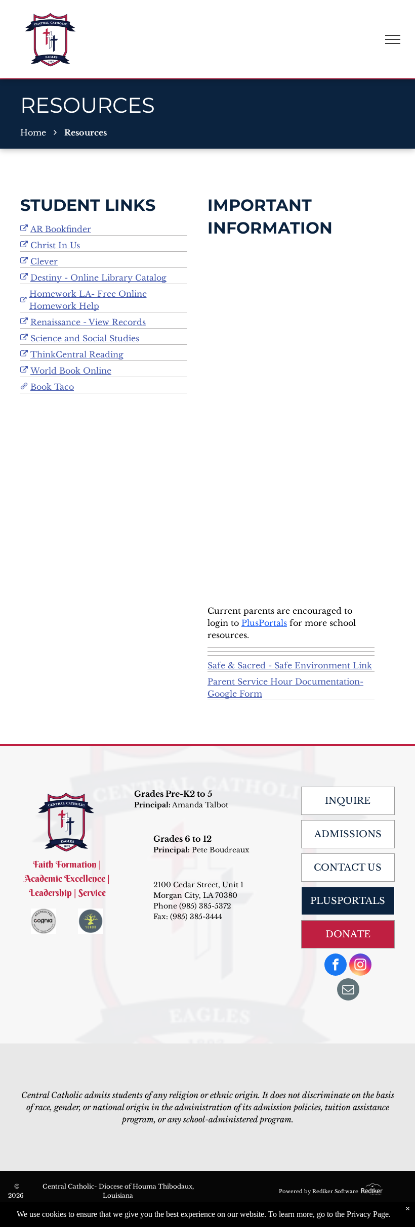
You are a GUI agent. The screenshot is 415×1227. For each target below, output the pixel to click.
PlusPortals (264, 623)
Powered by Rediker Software (318, 1191)
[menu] (393, 39)
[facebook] (335, 965)
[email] (348, 990)
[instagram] (360, 965)
